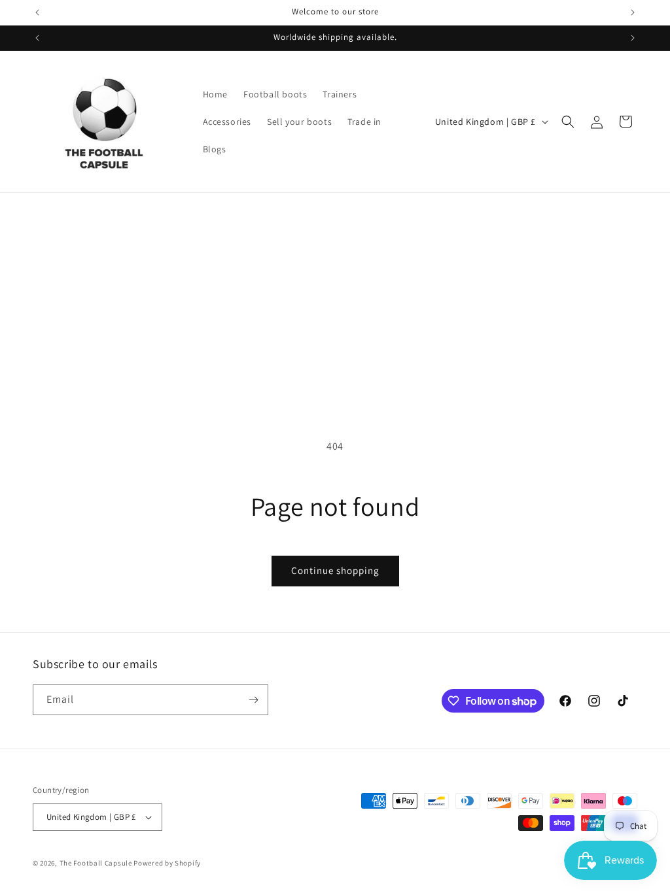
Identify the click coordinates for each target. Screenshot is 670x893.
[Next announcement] (632, 12)
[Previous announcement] (37, 12)
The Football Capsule (96, 863)
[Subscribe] (253, 699)
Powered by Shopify (167, 863)
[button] (568, 121)
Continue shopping (335, 570)
